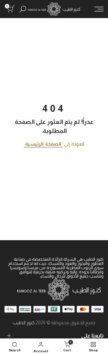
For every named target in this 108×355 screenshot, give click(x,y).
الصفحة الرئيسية (43, 143)
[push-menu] (99, 9)
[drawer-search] (23, 9)
